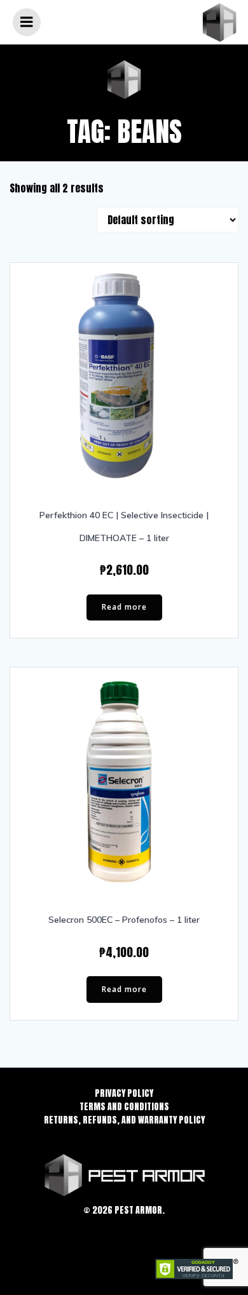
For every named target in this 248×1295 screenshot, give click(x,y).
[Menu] (27, 22)
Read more (124, 606)
